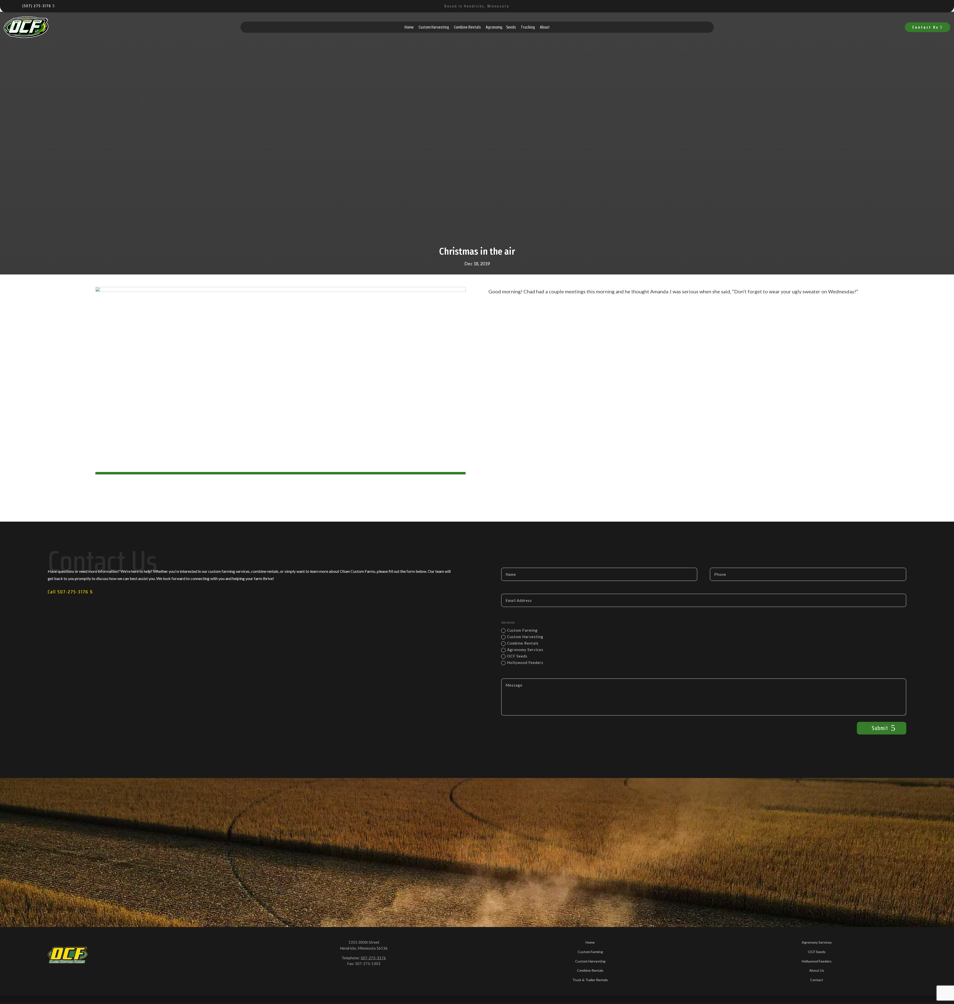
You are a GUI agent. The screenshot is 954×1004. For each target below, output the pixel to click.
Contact (816, 980)
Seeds (511, 27)
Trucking (528, 27)
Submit (880, 728)
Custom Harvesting (434, 27)
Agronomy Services (525, 649)
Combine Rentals (467, 27)
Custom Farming (522, 630)
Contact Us (925, 27)
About (545, 27)
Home (409, 27)
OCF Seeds (517, 656)
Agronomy (494, 27)
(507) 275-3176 (36, 6)
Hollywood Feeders (525, 662)
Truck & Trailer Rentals (590, 980)
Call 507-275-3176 (68, 592)
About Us (816, 970)
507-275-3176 (373, 958)
